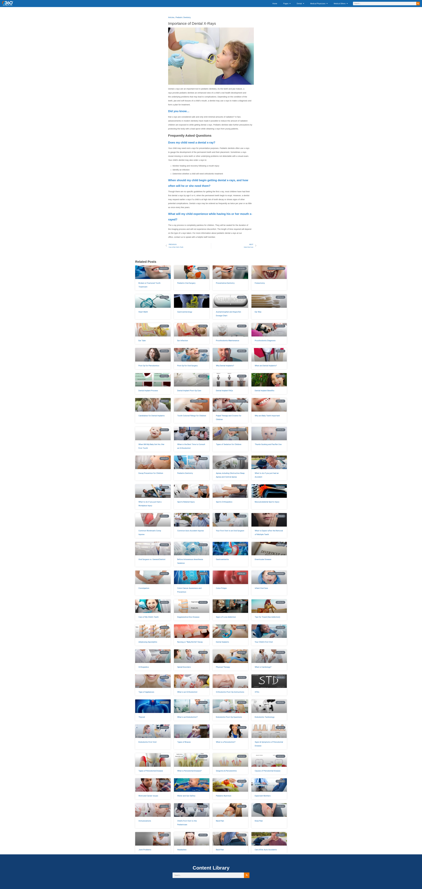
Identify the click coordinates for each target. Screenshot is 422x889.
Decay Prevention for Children (150, 473)
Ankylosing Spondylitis (147, 642)
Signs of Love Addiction (226, 617)
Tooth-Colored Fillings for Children (191, 416)
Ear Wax (258, 312)
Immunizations (144, 821)
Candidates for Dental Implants (151, 416)
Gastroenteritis (222, 559)
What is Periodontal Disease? (189, 771)
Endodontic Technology (264, 717)
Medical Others (340, 4)
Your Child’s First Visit (264, 642)
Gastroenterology (184, 312)
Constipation (143, 588)
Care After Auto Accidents (266, 850)
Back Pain (220, 850)
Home (274, 4)
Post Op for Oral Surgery (187, 366)
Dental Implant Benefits (264, 390)
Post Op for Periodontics (148, 366)
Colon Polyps (221, 588)
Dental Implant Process (148, 390)
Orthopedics (143, 667)
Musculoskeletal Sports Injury (267, 502)
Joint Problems (144, 850)
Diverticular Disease (263, 559)
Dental (299, 4)
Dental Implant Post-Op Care (189, 390)
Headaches (181, 850)
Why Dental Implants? (225, 366)
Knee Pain (259, 821)
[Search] (418, 3)
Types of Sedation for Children (228, 444)
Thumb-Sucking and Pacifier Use (268, 444)
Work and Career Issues (148, 796)
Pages (285, 4)
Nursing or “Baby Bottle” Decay (190, 642)
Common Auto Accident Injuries (190, 531)
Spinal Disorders (184, 667)
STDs (257, 692)
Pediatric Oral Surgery (186, 283)
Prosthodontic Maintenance (227, 340)
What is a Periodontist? (225, 742)
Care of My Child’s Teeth (148, 617)
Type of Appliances (146, 692)
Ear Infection (182, 340)
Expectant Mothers (263, 796)
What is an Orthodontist (187, 692)
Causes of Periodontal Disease (267, 771)
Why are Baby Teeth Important (267, 416)
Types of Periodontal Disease (150, 771)
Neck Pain (220, 821)
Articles (171, 17)
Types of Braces (184, 742)
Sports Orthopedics (224, 502)
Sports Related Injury (186, 502)
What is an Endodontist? (187, 717)
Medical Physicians (317, 4)
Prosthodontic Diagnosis (265, 340)
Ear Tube (142, 340)
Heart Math (143, 312)
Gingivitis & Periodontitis (226, 771)
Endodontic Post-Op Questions (229, 717)
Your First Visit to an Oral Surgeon (230, 531)
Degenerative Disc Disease (188, 617)
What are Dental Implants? (266, 366)
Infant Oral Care (261, 588)
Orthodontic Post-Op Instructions (230, 692)
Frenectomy (260, 283)
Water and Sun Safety (186, 796)
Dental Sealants (222, 642)
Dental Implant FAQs (224, 390)
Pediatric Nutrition (223, 796)
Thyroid (141, 717)
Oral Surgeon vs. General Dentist (151, 559)
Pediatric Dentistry (183, 17)
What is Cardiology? (263, 667)
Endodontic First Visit (147, 742)
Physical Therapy (223, 667)
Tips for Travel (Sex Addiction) (267, 617)
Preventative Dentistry (225, 283)
